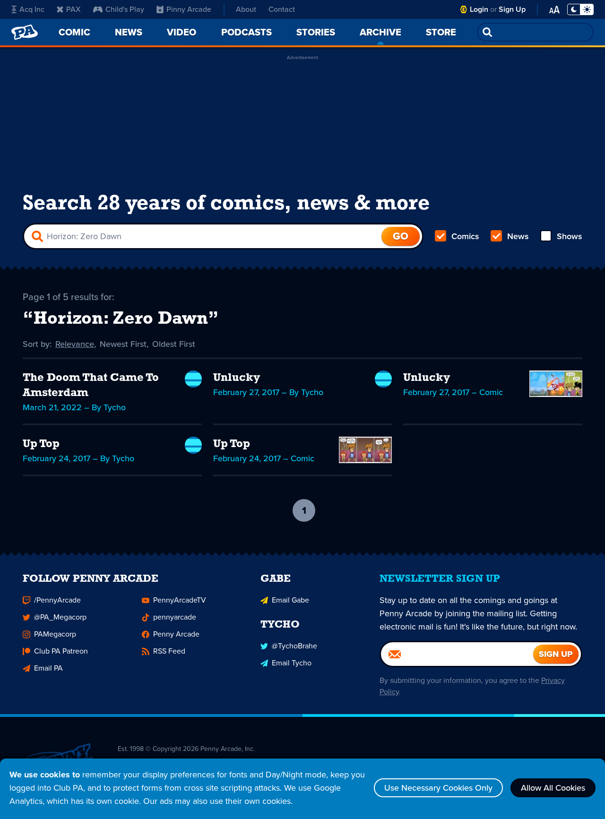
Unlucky (236, 378)
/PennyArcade (57, 600)
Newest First (123, 344)
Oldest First (173, 344)
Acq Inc (31, 9)
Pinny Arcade (188, 9)
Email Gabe (290, 600)
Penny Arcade (176, 634)
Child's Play (124, 9)
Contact (281, 9)
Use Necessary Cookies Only (438, 788)
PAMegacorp (55, 634)
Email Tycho (291, 662)
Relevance (74, 344)
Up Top (41, 444)
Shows (569, 236)
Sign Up (512, 9)
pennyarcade (174, 617)
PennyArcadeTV (179, 600)
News (518, 236)
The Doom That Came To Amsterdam (91, 385)
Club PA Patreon (61, 651)
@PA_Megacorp (60, 617)
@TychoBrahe (294, 645)
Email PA (48, 668)
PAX (73, 9)
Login (479, 9)
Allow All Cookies (553, 788)
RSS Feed (169, 651)
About (246, 9)
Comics (465, 236)
